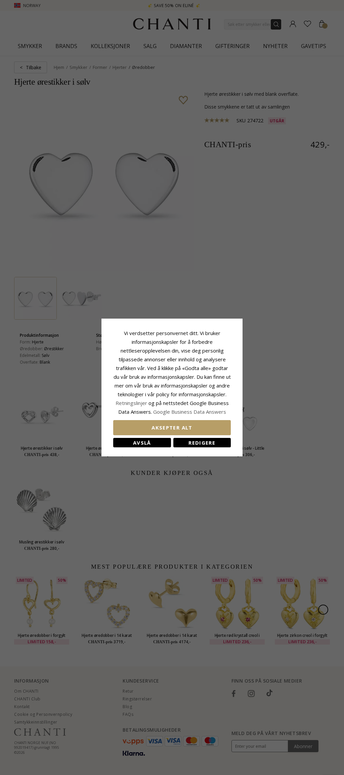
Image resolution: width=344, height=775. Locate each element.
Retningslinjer (132, 403)
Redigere (201, 442)
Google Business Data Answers (189, 411)
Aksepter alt (172, 427)
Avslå (142, 442)
